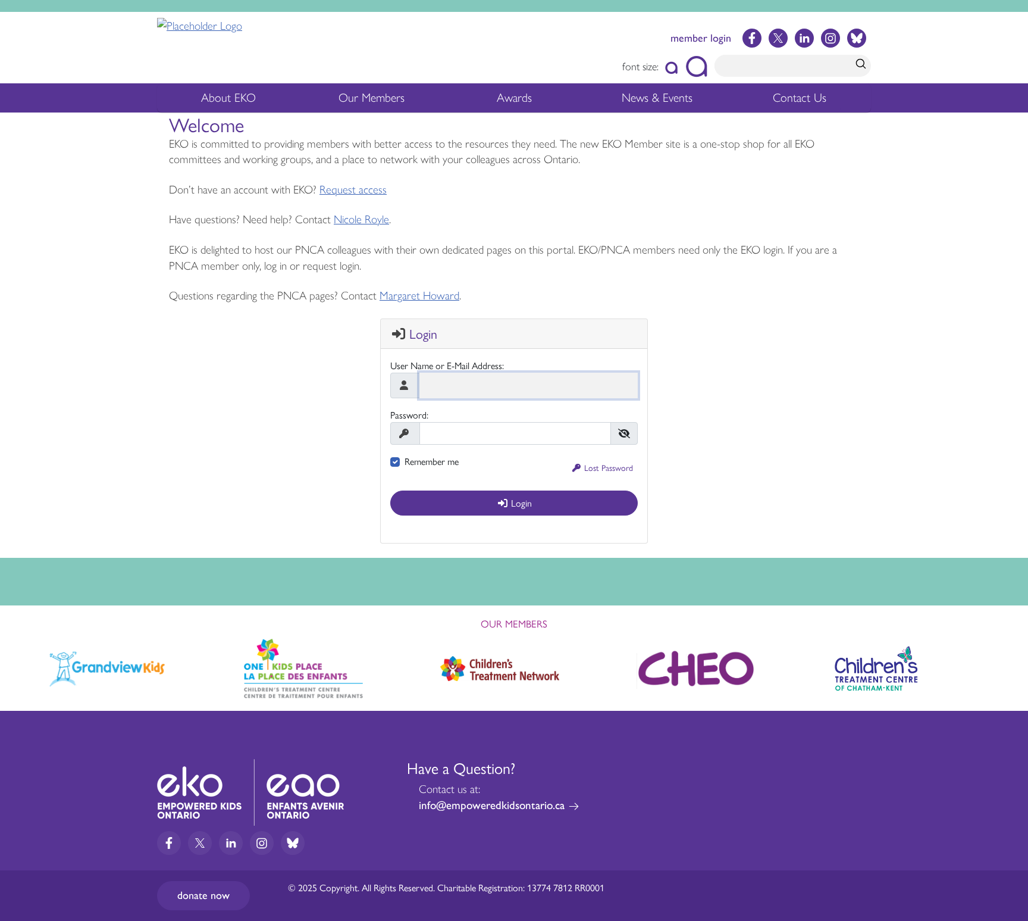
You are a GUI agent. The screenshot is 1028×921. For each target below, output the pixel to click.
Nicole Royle (361, 219)
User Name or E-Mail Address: (447, 365)
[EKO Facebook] (751, 38)
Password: (409, 415)
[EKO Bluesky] (856, 38)
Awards (514, 101)
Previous (22, 666)
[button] (602, 467)
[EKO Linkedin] (804, 38)
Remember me (432, 461)
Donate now (203, 895)
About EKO (228, 101)
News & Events (664, 101)
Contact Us (799, 97)
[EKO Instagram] (830, 38)
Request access (353, 189)
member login (700, 38)
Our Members (372, 101)
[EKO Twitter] (778, 38)
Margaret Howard (419, 295)
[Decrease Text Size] (672, 66)
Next (1006, 668)
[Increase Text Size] (696, 66)
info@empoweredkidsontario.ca (492, 805)
